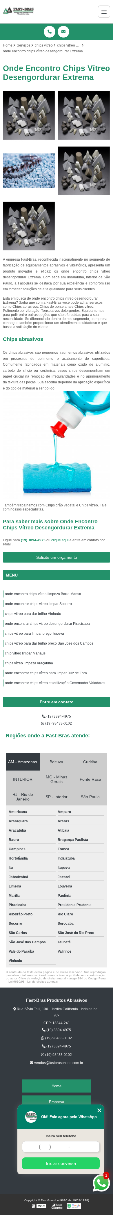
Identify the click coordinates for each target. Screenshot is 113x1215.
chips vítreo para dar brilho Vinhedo (33, 614)
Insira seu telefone (61, 1136)
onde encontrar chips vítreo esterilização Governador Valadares (55, 683)
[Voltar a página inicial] (18, 11)
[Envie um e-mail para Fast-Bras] (63, 32)
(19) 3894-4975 (33, 540)
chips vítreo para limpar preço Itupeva (34, 633)
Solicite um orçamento (56, 557)
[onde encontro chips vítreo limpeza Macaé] (29, 226)
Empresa (56, 1102)
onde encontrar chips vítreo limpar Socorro (38, 604)
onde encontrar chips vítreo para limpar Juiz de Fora (46, 673)
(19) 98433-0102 (58, 723)
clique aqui (60, 540)
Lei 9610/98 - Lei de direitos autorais (33, 981)
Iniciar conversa (61, 1163)
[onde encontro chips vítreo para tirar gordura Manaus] (84, 171)
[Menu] (104, 11)
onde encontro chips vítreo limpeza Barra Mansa (43, 594)
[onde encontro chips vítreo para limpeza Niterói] (29, 115)
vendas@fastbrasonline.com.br (58, 1063)
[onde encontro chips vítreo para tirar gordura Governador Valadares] (84, 115)
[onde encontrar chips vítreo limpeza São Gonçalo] (29, 171)
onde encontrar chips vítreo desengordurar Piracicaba (47, 624)
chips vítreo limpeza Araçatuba (29, 663)
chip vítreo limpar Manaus (25, 653)
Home (56, 1086)
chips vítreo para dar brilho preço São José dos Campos (49, 643)
